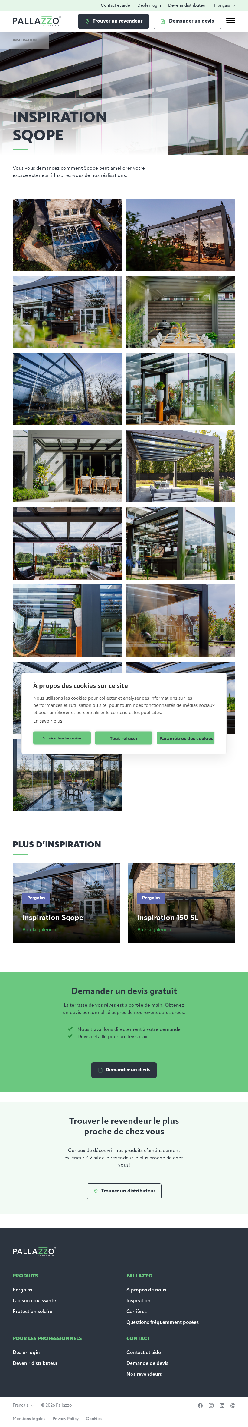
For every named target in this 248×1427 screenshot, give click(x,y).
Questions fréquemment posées (162, 1322)
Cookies (94, 1419)
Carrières (136, 1311)
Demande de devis (147, 1363)
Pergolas (22, 1290)
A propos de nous (146, 1290)
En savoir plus (47, 721)
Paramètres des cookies (186, 738)
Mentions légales (29, 1419)
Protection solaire (32, 1311)
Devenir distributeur (187, 5)
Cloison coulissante (34, 1301)
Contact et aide (115, 5)
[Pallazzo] (37, 21)
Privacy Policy (66, 1419)
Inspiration (138, 1301)
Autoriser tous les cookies (62, 738)
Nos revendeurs (144, 1374)
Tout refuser (124, 738)
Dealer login (149, 5)
